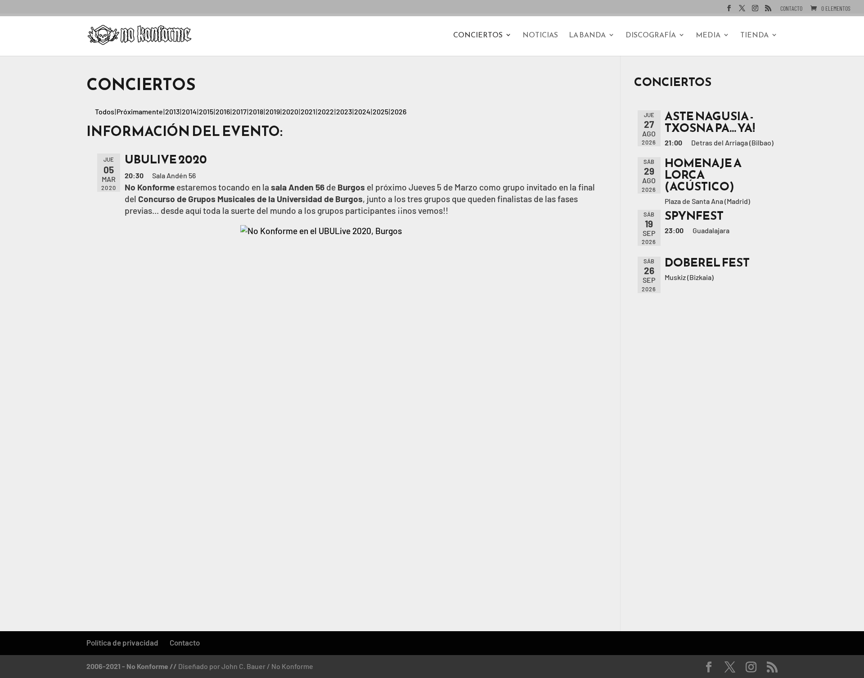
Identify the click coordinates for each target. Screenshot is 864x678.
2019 (273, 111)
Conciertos (478, 36)
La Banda (587, 36)
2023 (344, 111)
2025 (380, 111)
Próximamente (140, 111)
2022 (326, 111)
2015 (206, 111)
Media (708, 36)
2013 (172, 111)
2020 (290, 111)
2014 (189, 111)
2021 (308, 111)
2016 (223, 111)
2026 (398, 111)
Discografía (651, 36)
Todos (104, 111)
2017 (239, 111)
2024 (362, 111)
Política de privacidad (122, 642)
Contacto (791, 8)
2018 (256, 111)
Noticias (540, 36)
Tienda (754, 36)
